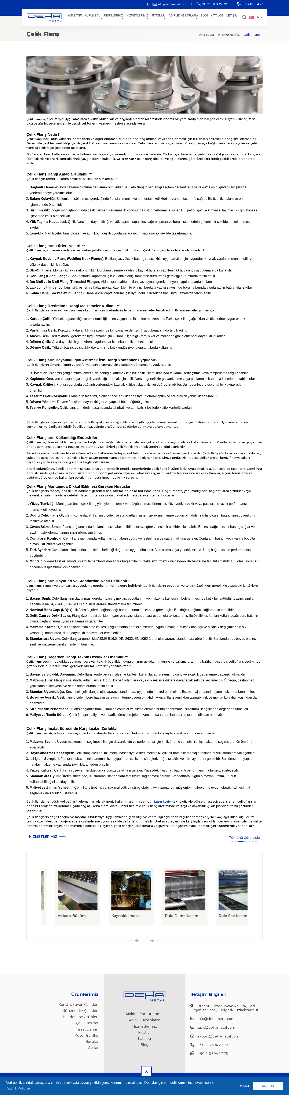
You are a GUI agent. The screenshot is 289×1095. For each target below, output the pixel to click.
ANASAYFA (75, 15)
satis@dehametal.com (216, 1027)
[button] (232, 841)
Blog (144, 1045)
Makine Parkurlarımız (144, 1014)
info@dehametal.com (172, 4)
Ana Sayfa (206, 35)
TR (257, 17)
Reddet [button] (244, 1086)
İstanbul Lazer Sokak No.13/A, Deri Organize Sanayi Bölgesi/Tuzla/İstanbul (224, 1008)
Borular (92, 1042)
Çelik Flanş (252, 35)
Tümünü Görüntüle (244, 838)
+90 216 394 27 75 (254, 4)
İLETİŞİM (232, 15)
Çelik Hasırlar (87, 1023)
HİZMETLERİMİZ (137, 15)
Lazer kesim (162, 801)
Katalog (144, 1039)
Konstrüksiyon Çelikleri (79, 1005)
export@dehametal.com (218, 1036)
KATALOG (217, 15)
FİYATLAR (158, 15)
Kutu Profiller (87, 1035)
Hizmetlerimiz (229, 35)
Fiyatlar (144, 1033)
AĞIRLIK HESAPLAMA (183, 15)
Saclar (93, 1048)
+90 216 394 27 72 (214, 4)
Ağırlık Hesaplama (144, 1020)
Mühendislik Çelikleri (80, 1011)
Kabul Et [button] (268, 1086)
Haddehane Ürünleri (81, 1017)
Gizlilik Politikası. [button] (19, 1088)
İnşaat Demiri (87, 1029)
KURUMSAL (92, 15)
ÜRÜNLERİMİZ (113, 15)
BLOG (204, 15)
